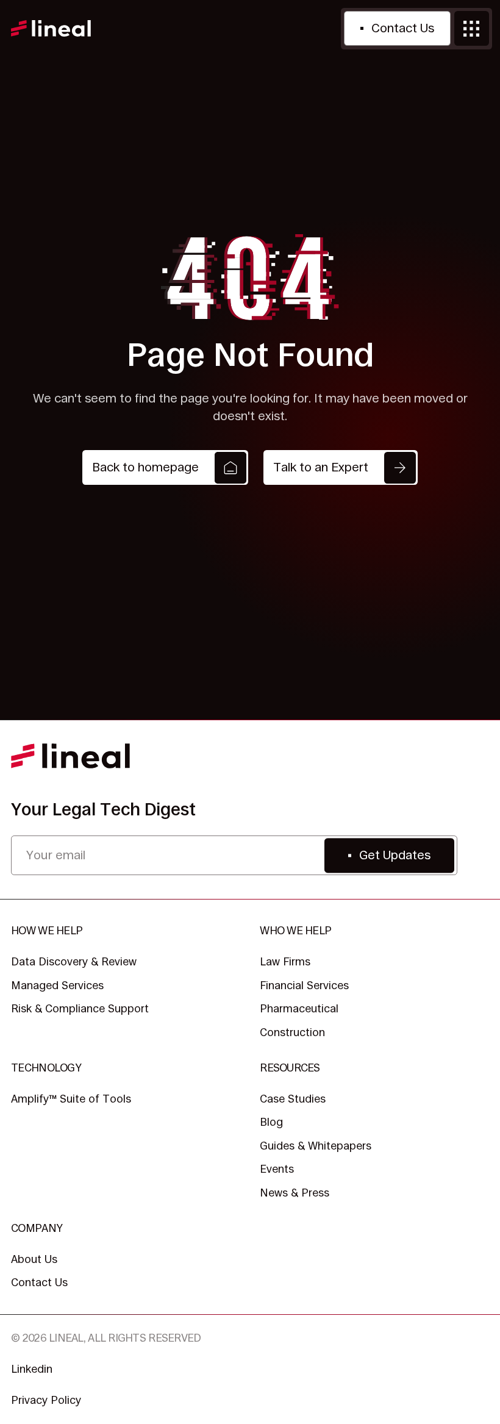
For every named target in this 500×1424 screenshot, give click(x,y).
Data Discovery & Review (74, 961)
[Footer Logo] (70, 756)
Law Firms (285, 961)
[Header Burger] (471, 28)
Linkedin (31, 1368)
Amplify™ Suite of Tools (71, 1098)
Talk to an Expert (320, 467)
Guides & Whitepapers (315, 1145)
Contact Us (402, 28)
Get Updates (394, 855)
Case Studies (293, 1098)
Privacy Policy (46, 1400)
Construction (292, 1032)
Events (277, 1168)
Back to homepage (145, 467)
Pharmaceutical (299, 1008)
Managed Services (57, 985)
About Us (34, 1259)
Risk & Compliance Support (80, 1008)
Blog (271, 1121)
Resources (290, 1067)
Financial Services (304, 985)
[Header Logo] (51, 29)
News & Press (294, 1192)
